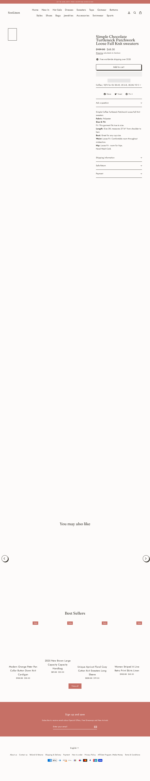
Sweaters (81, 10)
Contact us (23, 754)
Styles (39, 15)
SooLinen (14, 12)
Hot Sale (57, 10)
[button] (119, 74)
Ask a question (102, 102)
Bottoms (114, 10)
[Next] (146, 558)
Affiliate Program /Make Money (110, 754)
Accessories (83, 15)
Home (35, 10)
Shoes (49, 15)
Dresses (69, 10)
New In (45, 10)
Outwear (101, 10)
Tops (91, 10)
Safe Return (101, 165)
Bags (58, 15)
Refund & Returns (36, 754)
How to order (77, 754)
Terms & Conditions (132, 754)
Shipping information (105, 157)
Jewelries (68, 15)
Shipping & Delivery (53, 754)
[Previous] (5, 558)
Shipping (99, 53)
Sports (110, 15)
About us (13, 754)
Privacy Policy (90, 754)
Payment (99, 173)
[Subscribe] (95, 726)
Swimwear (98, 15)
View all (75, 686)
